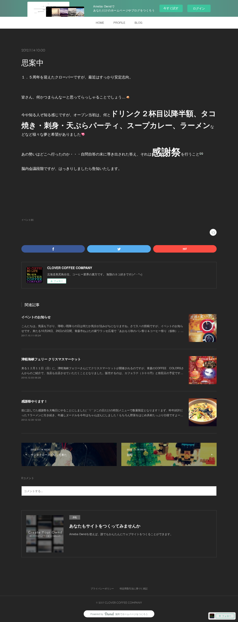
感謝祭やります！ (34, 401)
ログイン (199, 8)
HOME (100, 22)
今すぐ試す (170, 8)
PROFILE (119, 22)
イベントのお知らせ (36, 316)
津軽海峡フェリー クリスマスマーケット (51, 359)
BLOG (138, 22)
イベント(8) (27, 219)
